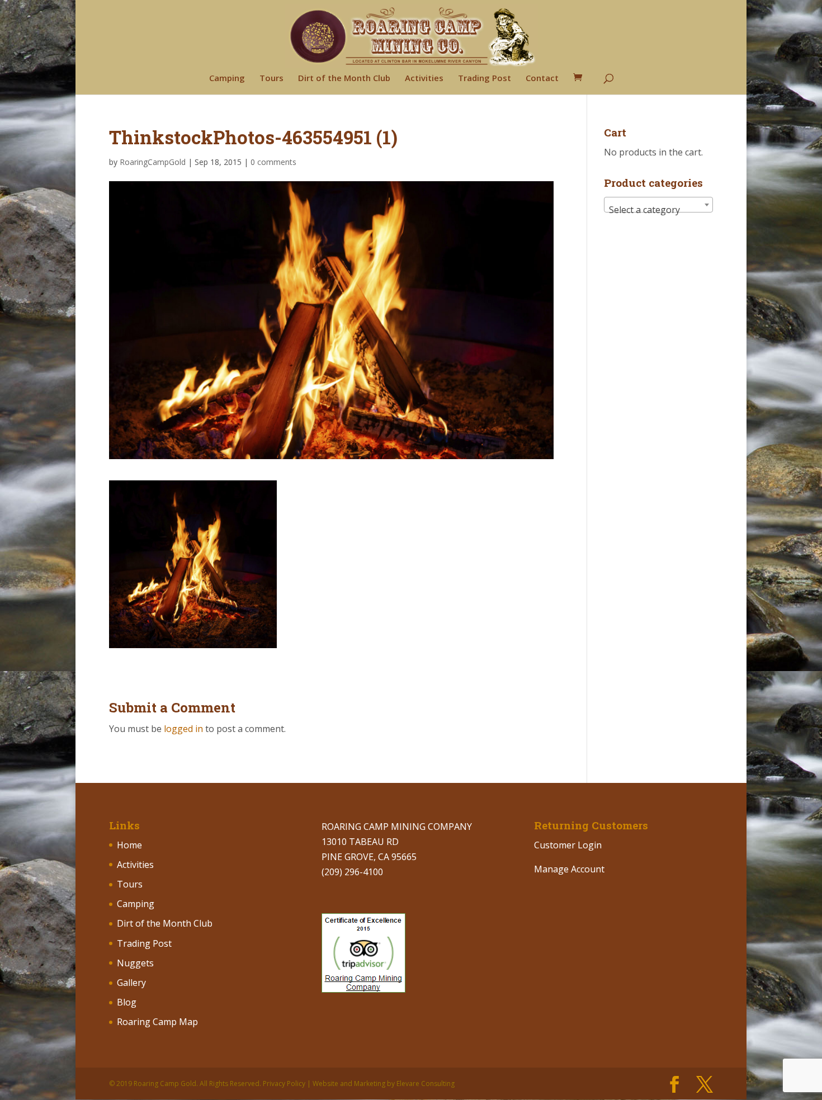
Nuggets (135, 963)
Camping (227, 78)
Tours (271, 78)
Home (129, 845)
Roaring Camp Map (157, 1022)
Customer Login (568, 845)
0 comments (273, 162)
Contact (542, 78)
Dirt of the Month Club (344, 78)
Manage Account (569, 869)
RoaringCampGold (153, 162)
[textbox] (658, 209)
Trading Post (484, 78)
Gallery (131, 982)
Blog (126, 1002)
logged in (183, 729)
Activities (424, 78)
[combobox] (658, 205)
